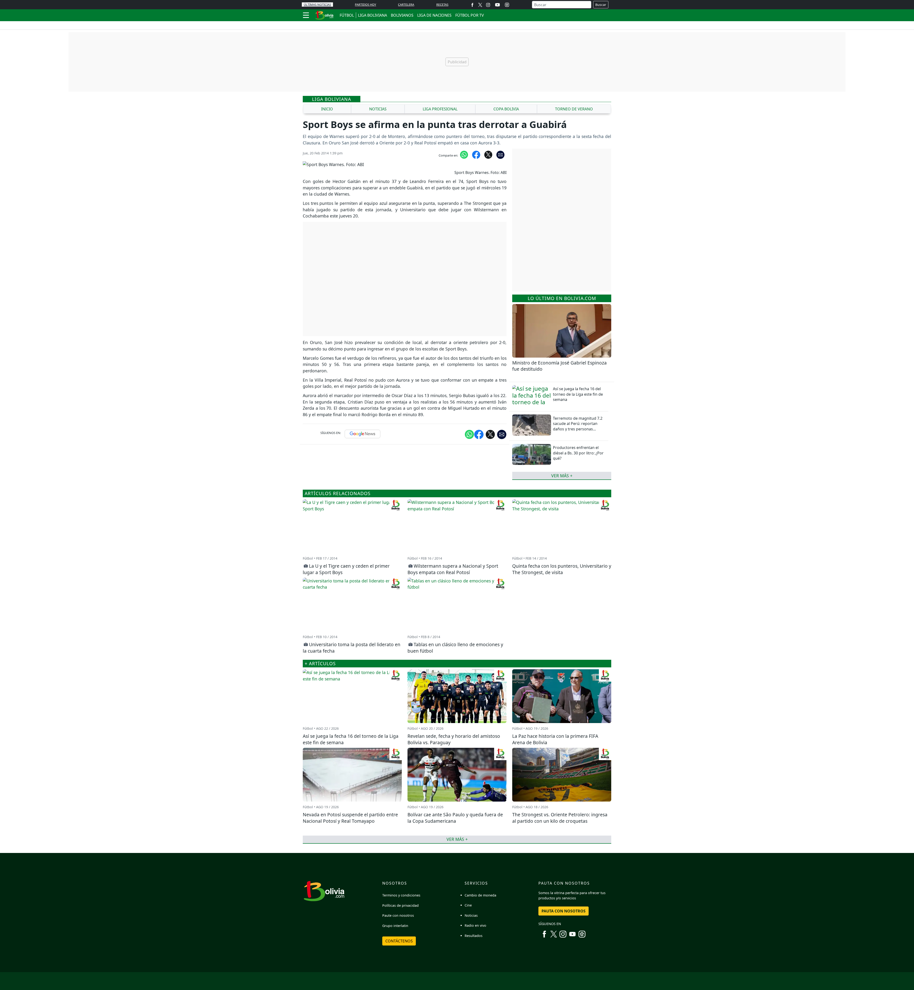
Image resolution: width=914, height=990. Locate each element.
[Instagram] (488, 4)
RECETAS (442, 4)
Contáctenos (399, 941)
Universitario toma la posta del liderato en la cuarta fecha (351, 647)
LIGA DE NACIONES (434, 15)
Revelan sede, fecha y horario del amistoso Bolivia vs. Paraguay (453, 739)
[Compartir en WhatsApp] (464, 154)
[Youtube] (497, 4)
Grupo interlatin (395, 925)
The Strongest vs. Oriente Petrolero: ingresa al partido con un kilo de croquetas (559, 817)
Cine (468, 905)
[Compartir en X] (488, 154)
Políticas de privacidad (400, 905)
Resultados (473, 935)
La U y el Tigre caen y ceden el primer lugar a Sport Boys (346, 569)
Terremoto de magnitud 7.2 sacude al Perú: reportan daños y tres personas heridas (577, 426)
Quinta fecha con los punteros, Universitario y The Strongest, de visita (561, 569)
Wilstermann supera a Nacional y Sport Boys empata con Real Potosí (452, 569)
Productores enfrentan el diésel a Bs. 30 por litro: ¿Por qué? (578, 453)
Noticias (471, 915)
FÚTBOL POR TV (469, 15)
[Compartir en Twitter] (490, 434)
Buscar (600, 4)
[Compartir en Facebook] (476, 154)
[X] (480, 4)
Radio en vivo (475, 925)
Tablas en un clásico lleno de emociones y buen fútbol (455, 647)
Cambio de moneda (480, 895)
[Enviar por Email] (500, 154)
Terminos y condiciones (401, 895)
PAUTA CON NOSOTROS (563, 911)
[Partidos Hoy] (507, 4)
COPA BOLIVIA (506, 109)
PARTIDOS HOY (365, 4)
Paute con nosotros (398, 915)
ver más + (561, 475)
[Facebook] (472, 4)
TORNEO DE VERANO (574, 109)
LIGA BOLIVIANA (372, 15)
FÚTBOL (347, 15)
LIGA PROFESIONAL (440, 109)
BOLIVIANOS (402, 15)
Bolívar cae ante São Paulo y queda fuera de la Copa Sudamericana (455, 817)
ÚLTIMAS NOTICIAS (317, 4)
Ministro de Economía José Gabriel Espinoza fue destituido (559, 366)
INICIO (327, 109)
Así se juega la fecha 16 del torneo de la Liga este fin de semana (578, 394)
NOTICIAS (378, 109)
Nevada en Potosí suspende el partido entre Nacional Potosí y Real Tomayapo (350, 817)
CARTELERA (406, 4)
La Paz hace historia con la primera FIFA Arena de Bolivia (555, 739)
